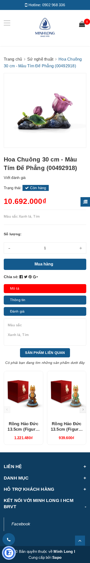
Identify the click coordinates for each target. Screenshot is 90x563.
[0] (82, 24)
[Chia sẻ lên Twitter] (26, 277)
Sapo (57, 557)
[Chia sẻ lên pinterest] (30, 277)
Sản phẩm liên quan (45, 353)
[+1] (35, 277)
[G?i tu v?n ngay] (9, 553)
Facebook (21, 524)
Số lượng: (13, 234)
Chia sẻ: (11, 277)
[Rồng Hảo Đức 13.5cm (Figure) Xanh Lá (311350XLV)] (66, 394)
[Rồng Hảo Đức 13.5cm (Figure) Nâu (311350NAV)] (23, 394)
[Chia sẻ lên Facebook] (22, 277)
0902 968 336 (53, 5)
